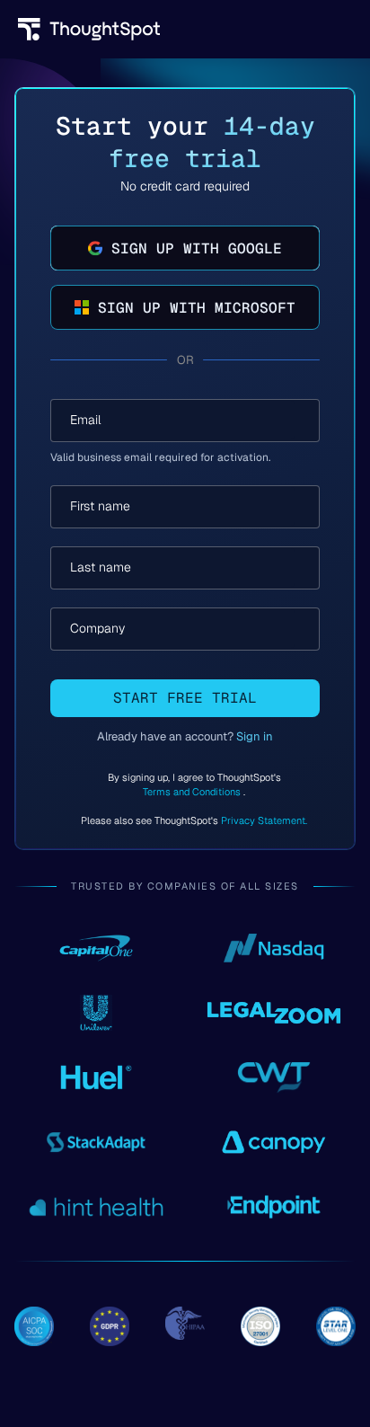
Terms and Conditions (193, 791)
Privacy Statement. (264, 820)
